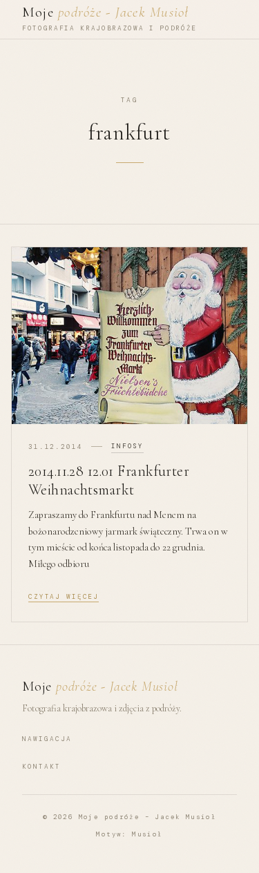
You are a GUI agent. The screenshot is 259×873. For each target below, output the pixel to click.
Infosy (127, 446)
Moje (105, 12)
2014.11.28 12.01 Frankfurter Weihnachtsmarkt (108, 480)
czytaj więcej (63, 597)
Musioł (147, 834)
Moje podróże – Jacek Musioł (148, 817)
